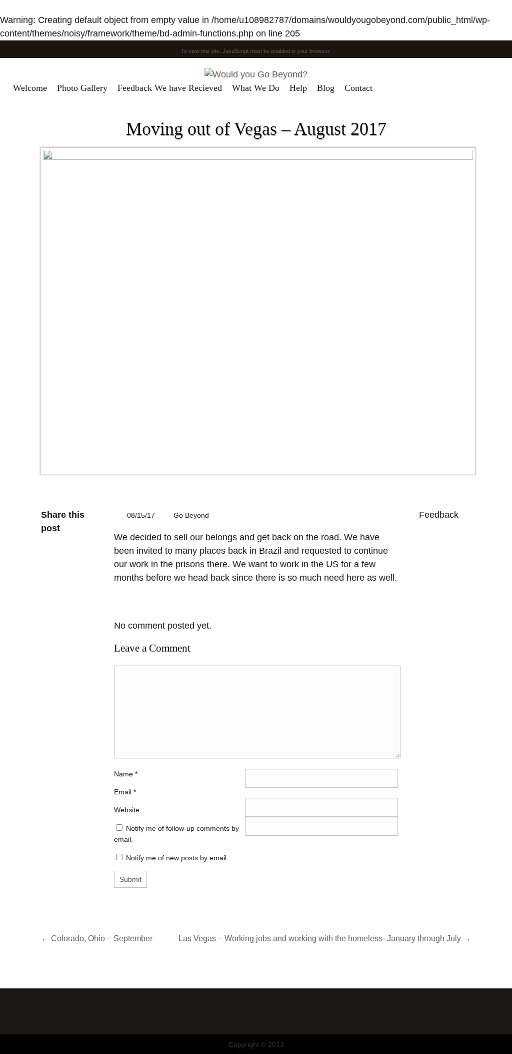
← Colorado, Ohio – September (96, 938)
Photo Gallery (82, 88)
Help (298, 88)
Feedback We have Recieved (170, 88)
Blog (325, 88)
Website (127, 810)
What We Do (256, 88)
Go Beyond (191, 515)
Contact (358, 88)
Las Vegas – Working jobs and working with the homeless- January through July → (324, 938)
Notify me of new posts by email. (177, 858)
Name (126, 774)
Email (123, 792)
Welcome (30, 88)
